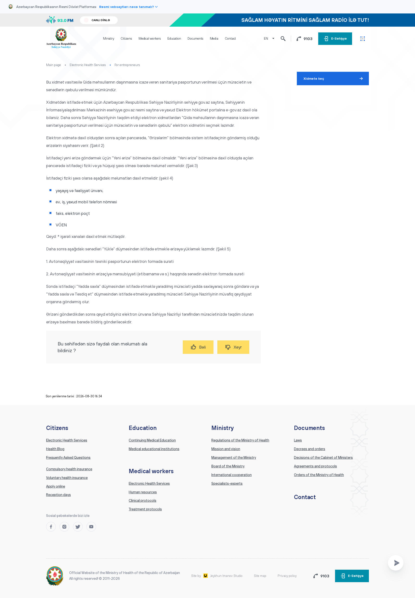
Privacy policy (287, 576)
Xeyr (238, 347)
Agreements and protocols (315, 466)
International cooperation (231, 475)
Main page (53, 65)
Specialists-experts (227, 483)
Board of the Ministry (227, 466)
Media (214, 38)
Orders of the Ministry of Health (319, 475)
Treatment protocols (145, 509)
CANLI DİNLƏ (101, 20)
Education (174, 38)
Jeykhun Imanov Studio (226, 576)
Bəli (202, 347)
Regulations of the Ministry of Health (240, 440)
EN (266, 38)
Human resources (143, 492)
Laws (298, 440)
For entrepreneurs (127, 65)
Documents (195, 38)
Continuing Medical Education (152, 440)
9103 (308, 38)
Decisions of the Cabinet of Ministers (323, 457)
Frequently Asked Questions (68, 457)
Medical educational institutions (154, 449)
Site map (260, 576)
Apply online (55, 486)
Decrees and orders (309, 449)
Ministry (108, 38)
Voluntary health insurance (67, 478)
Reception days (58, 495)
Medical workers (150, 38)
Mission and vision (225, 449)
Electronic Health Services (88, 65)
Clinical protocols (142, 500)
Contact (230, 38)
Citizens (126, 38)
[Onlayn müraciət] (395, 563)
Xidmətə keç (314, 78)
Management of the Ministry (233, 457)
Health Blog (55, 449)
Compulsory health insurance (69, 469)
